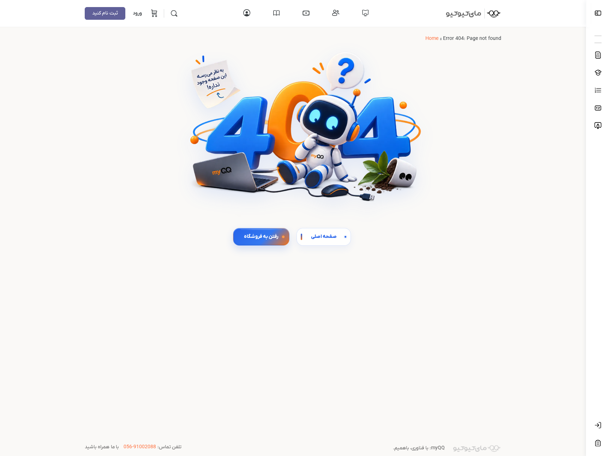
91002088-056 (140, 447)
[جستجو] (174, 13)
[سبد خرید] (153, 13)
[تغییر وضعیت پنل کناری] (598, 13)
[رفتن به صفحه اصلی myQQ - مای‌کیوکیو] (471, 13)
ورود (137, 13)
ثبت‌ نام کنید (105, 13)
